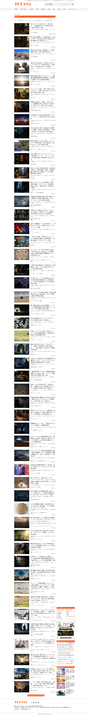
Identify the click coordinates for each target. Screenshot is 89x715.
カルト (32, 430)
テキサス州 (37, 123)
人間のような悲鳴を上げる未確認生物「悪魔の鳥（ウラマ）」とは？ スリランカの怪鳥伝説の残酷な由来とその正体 (43, 360)
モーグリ (36, 71)
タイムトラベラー (34, 473)
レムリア (34, 392)
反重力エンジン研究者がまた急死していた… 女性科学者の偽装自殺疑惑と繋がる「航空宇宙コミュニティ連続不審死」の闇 (43, 558)
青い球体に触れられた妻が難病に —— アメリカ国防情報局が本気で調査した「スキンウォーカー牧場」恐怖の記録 (43, 307)
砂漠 (31, 84)
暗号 (35, 591)
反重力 (39, 565)
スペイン (32, 71)
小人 (31, 605)
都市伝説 (35, 288)
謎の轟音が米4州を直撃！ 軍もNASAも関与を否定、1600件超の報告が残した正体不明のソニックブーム (43, 572)
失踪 (31, 499)
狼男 (33, 178)
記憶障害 (41, 634)
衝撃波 (34, 578)
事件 (68, 613)
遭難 (33, 136)
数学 (34, 218)
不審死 (34, 565)
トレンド (32, 232)
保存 (35, 164)
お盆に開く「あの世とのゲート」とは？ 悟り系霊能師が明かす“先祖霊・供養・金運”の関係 (70, 671)
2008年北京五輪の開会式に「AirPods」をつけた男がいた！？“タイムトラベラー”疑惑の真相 (43, 466)
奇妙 (59, 616)
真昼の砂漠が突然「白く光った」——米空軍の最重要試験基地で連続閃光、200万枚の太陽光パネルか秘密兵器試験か (43, 77)
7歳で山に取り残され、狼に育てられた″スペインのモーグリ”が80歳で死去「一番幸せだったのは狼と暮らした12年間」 (43, 64)
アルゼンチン (33, 405)
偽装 (35, 634)
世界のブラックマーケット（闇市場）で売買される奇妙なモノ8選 (67, 661)
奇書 (31, 591)
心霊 (68, 611)
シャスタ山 (37, 392)
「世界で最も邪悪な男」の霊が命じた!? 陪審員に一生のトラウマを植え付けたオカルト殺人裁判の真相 (43, 266)
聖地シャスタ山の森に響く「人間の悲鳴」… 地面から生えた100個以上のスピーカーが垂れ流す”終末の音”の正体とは (43, 386)
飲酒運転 (35, 110)
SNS (38, 232)
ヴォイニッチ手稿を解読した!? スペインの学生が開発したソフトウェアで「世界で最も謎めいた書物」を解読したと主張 (42, 585)
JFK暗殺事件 (41, 192)
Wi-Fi (31, 690)
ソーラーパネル (35, 84)
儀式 (31, 288)
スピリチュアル (70, 616)
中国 (31, 110)
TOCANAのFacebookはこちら (47, 4)
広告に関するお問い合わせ (56, 707)
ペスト (32, 32)
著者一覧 (26, 707)
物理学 (32, 218)
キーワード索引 (39, 707)
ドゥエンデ (41, 605)
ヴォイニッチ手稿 (41, 591)
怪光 (34, 123)
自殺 (36, 218)
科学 (68, 614)
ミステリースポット (37, 677)
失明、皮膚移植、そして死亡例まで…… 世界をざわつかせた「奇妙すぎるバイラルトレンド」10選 (43, 225)
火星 (31, 339)
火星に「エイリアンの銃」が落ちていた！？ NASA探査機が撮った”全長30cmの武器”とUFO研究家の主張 (43, 333)
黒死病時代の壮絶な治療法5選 (64, 653)
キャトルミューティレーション (45, 526)
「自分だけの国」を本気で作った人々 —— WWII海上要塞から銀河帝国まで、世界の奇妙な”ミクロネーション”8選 (43, 238)
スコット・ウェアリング (38, 339)
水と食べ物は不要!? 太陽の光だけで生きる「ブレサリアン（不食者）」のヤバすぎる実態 (42, 532)
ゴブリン (34, 605)
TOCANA (23, 4)
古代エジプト (33, 512)
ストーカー (32, 634)
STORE (60, 618)
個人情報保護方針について (67, 707)
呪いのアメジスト (35, 487)
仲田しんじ (32, 206)
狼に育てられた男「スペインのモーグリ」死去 (67, 651)
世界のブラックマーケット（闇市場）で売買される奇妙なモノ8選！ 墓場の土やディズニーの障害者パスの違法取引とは (43, 412)
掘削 (31, 149)
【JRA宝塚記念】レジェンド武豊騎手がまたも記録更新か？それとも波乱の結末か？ (70, 691)
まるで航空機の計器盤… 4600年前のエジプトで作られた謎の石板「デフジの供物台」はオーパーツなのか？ (43, 505)
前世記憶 (36, 45)
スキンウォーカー (43, 149)
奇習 (33, 288)
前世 (31, 45)
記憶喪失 (38, 634)
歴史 (59, 614)
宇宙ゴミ (37, 300)
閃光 (38, 84)
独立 (31, 245)
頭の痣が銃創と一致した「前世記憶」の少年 (67, 646)
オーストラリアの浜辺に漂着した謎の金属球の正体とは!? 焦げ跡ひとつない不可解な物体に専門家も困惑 (43, 294)
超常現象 (32, 446)
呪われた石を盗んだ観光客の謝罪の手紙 (66, 655)
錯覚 (33, 677)
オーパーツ (37, 512)
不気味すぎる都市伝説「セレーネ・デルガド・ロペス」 (67, 659)
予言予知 (31, 9)
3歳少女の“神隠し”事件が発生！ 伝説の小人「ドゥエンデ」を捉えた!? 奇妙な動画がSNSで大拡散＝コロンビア (42, 598)
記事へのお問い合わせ (46, 707)
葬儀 (33, 110)
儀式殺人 (41, 273)
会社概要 (22, 707)
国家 (33, 245)
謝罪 (33, 56)
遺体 (33, 164)
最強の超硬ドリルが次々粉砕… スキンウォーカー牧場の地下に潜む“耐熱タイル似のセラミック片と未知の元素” (42, 142)
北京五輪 (38, 473)
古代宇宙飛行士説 (42, 512)
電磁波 (32, 460)
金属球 (40, 300)
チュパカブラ (33, 526)
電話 (31, 192)
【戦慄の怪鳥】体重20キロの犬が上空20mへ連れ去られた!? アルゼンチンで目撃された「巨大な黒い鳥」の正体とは (43, 399)
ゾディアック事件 (35, 192)
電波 (36, 690)
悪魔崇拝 (34, 430)
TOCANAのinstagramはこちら (49, 4)
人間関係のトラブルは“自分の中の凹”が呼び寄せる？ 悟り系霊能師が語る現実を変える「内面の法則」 (70, 685)
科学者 (36, 565)
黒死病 (34, 32)
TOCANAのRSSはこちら (52, 4)
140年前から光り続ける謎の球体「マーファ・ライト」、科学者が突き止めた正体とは (43, 116)
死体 (31, 164)
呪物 (39, 487)
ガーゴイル (39, 405)
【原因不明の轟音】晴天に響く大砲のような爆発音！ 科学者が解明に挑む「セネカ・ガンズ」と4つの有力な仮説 (43, 198)
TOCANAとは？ (17, 707)
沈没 (33, 499)
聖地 (31, 354)
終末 (31, 392)
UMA (59, 611)
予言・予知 (69, 609)
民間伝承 (35, 136)
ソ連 (35, 354)
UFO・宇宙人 (61, 609)
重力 (31, 677)
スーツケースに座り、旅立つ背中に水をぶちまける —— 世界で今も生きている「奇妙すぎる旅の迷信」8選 (43, 90)
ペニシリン (39, 552)
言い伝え (34, 97)
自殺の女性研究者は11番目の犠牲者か (66, 644)
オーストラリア (33, 300)
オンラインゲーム (39, 430)
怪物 (36, 405)
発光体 (32, 123)
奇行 (39, 218)
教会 (33, 354)
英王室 (39, 288)
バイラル (35, 232)
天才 (37, 218)
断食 (31, 539)
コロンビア (37, 605)
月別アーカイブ (32, 707)
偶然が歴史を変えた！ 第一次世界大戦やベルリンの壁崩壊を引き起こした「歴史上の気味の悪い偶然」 (43, 545)
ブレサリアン (36, 539)
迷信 (31, 97)
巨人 (31, 178)
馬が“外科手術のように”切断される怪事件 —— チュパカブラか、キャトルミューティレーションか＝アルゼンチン (43, 519)
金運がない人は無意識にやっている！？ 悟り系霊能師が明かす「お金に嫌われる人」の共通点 (70, 678)
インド (34, 45)
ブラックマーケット (36, 418)
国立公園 (35, 56)
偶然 (31, 552)
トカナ (15, 14)
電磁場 (42, 460)
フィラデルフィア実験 (39, 649)
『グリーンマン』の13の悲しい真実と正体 (67, 663)
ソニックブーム (37, 578)
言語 (33, 591)
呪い (31, 56)
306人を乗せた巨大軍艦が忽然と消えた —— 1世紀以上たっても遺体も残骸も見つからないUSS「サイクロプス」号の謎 (43, 492)
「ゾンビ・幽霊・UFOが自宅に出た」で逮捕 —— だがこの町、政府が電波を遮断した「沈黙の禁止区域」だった (43, 683)
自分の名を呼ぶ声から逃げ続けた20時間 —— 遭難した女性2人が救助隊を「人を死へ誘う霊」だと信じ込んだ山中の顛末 (43, 129)
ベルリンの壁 (35, 552)
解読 (37, 591)
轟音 (31, 578)
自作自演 (39, 110)
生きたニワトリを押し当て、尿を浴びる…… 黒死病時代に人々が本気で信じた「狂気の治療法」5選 (42, 25)
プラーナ (40, 539)
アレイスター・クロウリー (35, 273)
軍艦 (35, 499)
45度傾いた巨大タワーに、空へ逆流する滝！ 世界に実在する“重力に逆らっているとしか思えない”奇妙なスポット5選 (43, 670)
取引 (31, 418)
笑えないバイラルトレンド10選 (65, 657)
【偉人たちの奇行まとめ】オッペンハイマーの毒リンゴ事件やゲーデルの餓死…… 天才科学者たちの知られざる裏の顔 (43, 211)
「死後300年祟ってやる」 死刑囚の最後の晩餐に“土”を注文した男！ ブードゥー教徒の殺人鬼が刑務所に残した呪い (43, 373)
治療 (36, 32)
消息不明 (37, 499)
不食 (33, 539)
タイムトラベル (45, 649)
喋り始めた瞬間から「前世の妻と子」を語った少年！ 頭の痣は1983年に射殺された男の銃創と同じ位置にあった (43, 38)
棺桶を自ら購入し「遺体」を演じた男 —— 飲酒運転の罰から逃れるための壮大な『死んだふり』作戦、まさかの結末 (42, 103)
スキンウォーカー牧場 (36, 149)
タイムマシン (33, 649)
